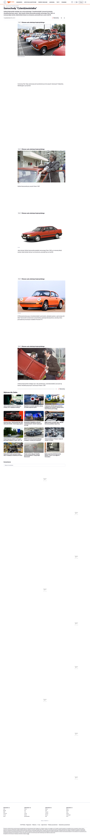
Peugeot (46, 812)
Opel (46, 810)
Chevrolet (5, 813)
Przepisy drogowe (42, 2)
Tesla (67, 812)
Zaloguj (80, 2)
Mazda (25, 814)
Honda (25, 813)
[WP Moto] (11, 2)
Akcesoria (51, 2)
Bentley (4, 810)
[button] (76, 2)
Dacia (4, 816)
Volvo (67, 816)
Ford (25, 812)
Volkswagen (68, 814)
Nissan (46, 809)
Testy (58, 2)
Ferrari (25, 809)
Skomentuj (56, 18)
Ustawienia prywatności (64, 824)
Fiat (25, 810)
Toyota (67, 813)
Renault (46, 814)
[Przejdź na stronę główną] (5, 3)
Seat (46, 816)
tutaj (28, 833)
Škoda (67, 809)
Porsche (46, 813)
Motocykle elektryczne (30, 2)
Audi (4, 809)
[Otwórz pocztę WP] (72, 2)
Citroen (4, 814)
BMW (4, 812)
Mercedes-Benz (27, 816)
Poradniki (64, 2)
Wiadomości (19, 2)
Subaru (67, 810)
